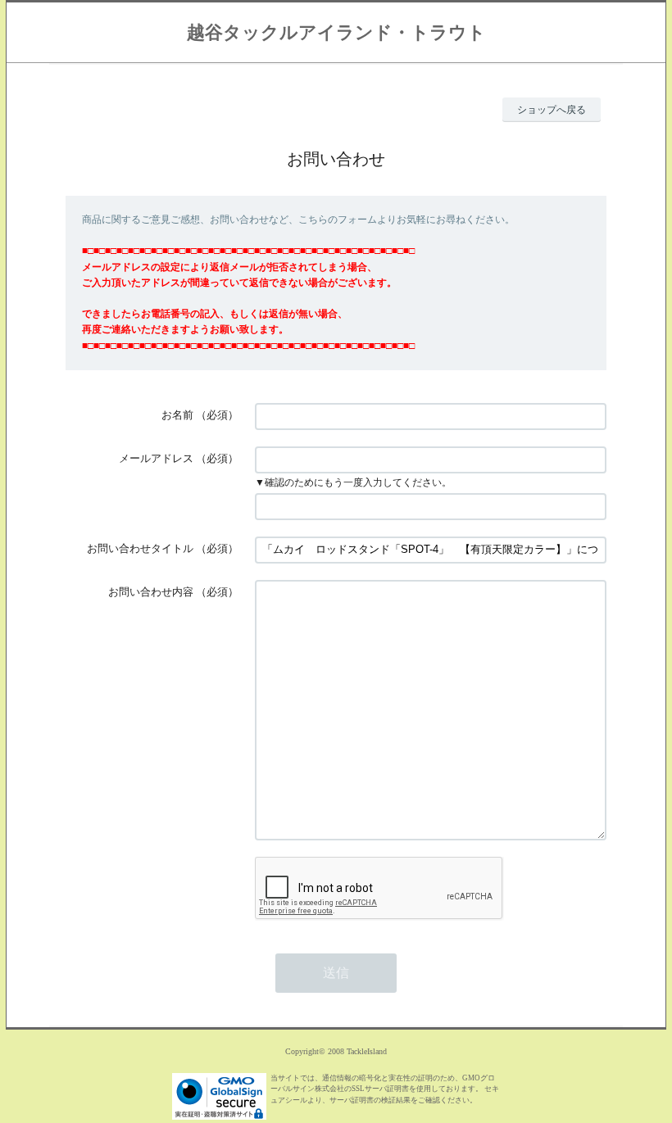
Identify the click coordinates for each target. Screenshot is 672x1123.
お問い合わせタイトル (140, 548)
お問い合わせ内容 (150, 592)
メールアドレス (156, 458)
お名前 (177, 415)
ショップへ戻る (551, 109)
